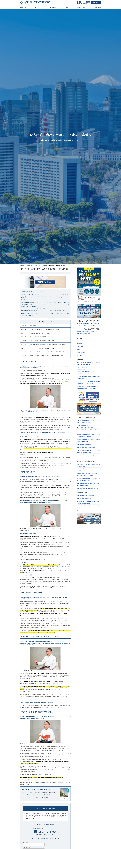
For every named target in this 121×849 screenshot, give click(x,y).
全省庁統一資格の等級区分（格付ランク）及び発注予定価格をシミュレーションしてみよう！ (88, 484)
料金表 (66, 7)
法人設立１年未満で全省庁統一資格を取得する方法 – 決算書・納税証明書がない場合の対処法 (88, 387)
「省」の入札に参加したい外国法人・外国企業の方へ (88, 431)
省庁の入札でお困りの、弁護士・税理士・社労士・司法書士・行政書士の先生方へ (88, 502)
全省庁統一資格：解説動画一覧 (84, 498)
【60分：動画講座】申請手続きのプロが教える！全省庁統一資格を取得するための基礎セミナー (89, 426)
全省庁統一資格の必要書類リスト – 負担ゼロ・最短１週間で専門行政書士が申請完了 (88, 451)
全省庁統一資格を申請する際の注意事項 (86, 447)
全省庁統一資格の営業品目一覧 (84, 444)
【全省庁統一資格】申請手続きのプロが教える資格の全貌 (44, 269)
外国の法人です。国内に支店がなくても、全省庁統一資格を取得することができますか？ (88, 382)
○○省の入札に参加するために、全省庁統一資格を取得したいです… (88, 377)
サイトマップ (80, 511)
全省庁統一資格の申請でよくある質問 (85, 495)
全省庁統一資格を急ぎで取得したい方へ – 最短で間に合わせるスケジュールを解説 (88, 436)
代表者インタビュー (81, 7)
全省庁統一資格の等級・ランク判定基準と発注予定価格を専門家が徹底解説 (88, 440)
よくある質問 (53, 7)
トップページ (23, 7)
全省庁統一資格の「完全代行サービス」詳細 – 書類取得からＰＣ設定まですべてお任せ (88, 475)
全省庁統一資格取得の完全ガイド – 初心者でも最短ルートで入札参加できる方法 (88, 479)
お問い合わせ (96, 3)
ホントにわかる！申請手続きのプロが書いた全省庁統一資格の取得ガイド (88, 465)
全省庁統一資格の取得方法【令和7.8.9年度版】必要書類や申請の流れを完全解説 (89, 333)
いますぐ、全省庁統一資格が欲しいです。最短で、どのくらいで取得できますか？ (88, 363)
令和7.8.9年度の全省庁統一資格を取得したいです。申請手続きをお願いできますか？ (88, 368)
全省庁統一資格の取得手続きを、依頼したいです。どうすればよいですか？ (88, 373)
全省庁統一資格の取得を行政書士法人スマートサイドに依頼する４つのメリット (88, 470)
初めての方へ (38, 7)
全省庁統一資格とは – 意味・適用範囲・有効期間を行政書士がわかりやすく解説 (88, 456)
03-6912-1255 (47, 831)
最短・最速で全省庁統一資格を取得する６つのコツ (88, 488)
